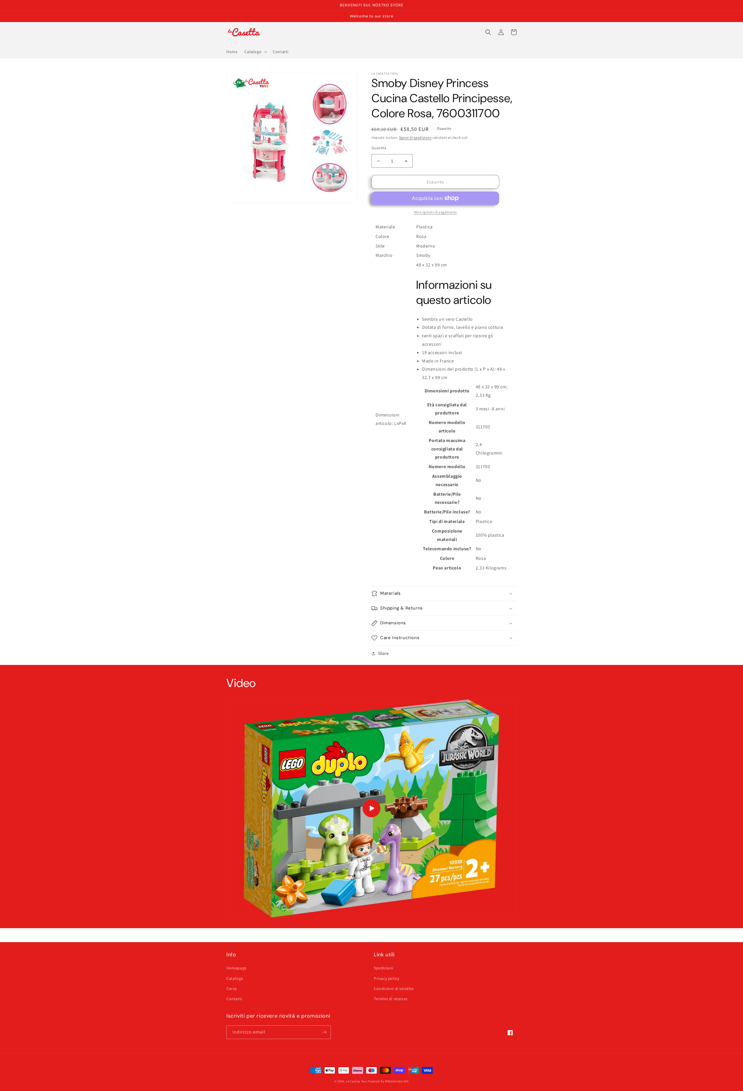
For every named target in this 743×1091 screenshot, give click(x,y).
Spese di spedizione (415, 137)
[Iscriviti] (324, 1032)
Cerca (231, 988)
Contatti (234, 998)
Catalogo (235, 978)
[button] (255, 52)
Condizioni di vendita (394, 988)
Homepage (236, 968)
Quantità (379, 147)
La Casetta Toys (356, 1081)
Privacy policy (386, 978)
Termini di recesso (391, 998)
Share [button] (383, 653)
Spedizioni (383, 968)
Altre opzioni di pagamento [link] (435, 212)
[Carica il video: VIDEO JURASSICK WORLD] (371, 808)
